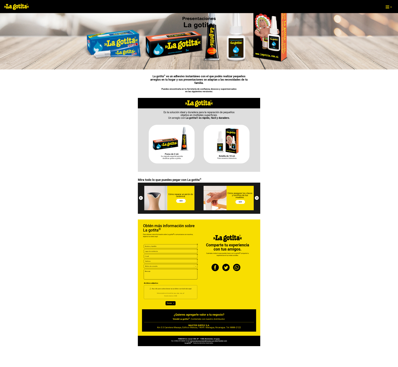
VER (181, 202)
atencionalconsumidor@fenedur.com (202, 341)
